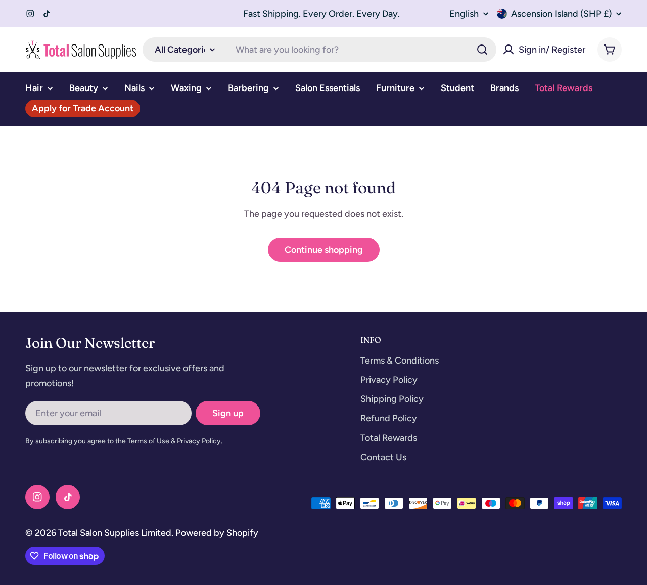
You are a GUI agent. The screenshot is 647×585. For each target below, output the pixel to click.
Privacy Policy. (199, 441)
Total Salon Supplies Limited (114, 532)
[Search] (482, 49)
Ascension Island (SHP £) (561, 14)
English (464, 13)
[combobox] (319, 49)
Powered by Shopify (216, 532)
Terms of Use (148, 441)
